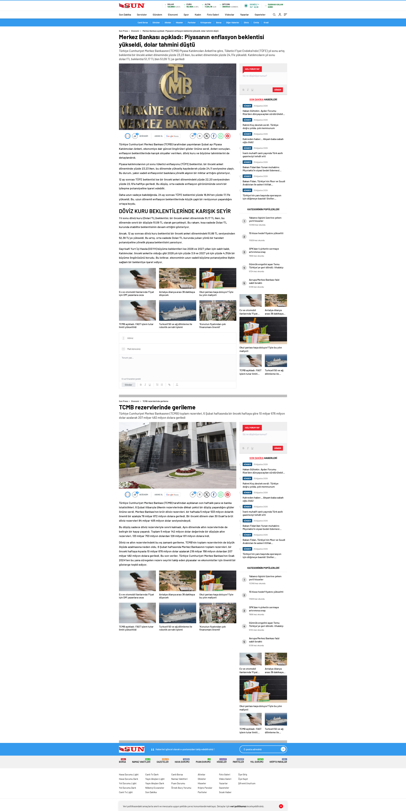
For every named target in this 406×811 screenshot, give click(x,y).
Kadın (198, 14)
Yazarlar (244, 14)
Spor (186, 14)
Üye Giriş (242, 774)
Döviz (246, 22)
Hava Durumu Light (129, 774)
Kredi (266, 22)
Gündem (157, 14)
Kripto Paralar (278, 760)
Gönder (128, 384)
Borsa (218, 22)
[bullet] (162, 385)
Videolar (229, 14)
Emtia (256, 22)
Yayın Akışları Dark (154, 783)
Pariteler (192, 22)
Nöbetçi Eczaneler (154, 787)
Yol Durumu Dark (127, 787)
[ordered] (157, 385)
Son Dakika (125, 14)
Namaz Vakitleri (141, 760)
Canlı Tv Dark (152, 774)
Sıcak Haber (225, 792)
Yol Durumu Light (128, 783)
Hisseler (179, 22)
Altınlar (168, 22)
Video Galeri (225, 778)
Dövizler (156, 22)
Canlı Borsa (143, 22)
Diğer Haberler (232, 22)
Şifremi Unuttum (246, 783)
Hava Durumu (182, 760)
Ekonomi (173, 14)
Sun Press (123, 31)
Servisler (142, 14)
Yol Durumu (256, 760)
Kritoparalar (205, 22)
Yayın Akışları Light (155, 778)
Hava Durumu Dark (128, 778)
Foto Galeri (213, 14)
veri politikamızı (238, 806)
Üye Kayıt (243, 778)
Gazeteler (260, 14)
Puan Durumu (203, 760)
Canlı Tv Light (126, 792)
